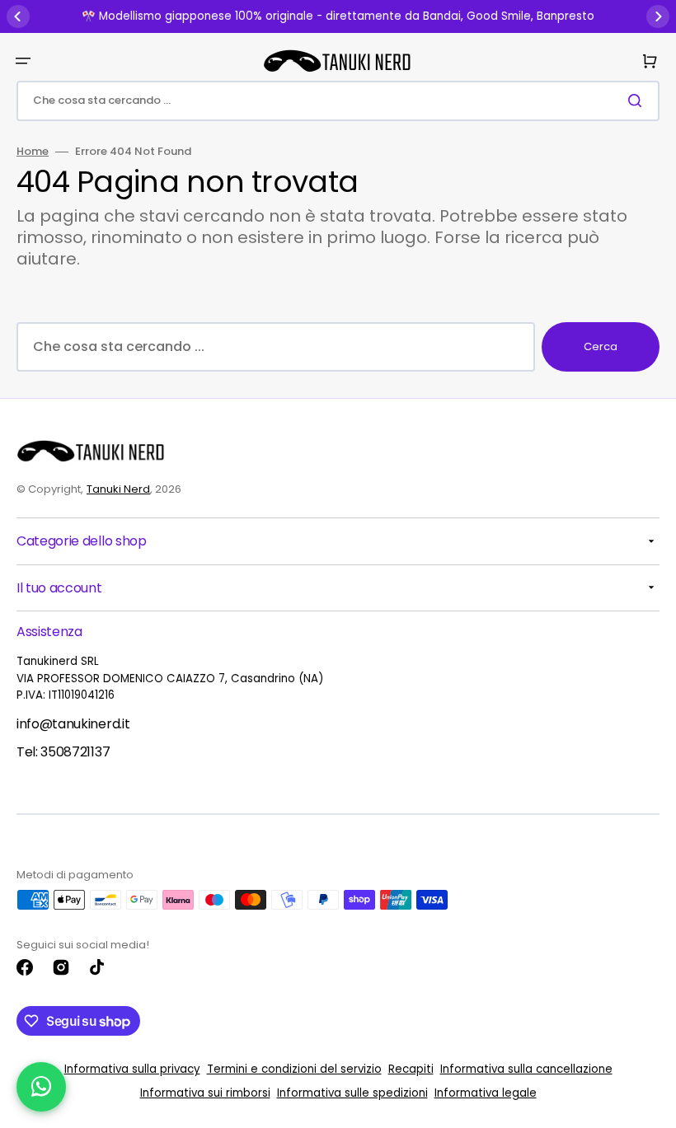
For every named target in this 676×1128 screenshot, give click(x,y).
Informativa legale (485, 1093)
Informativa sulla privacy (132, 1069)
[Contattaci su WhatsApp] (41, 1087)
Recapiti (411, 1069)
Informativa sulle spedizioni (352, 1093)
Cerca (600, 346)
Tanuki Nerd (118, 489)
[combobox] (338, 101)
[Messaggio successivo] (657, 16)
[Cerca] (638, 100)
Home (32, 152)
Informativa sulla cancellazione (526, 1069)
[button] (23, 61)
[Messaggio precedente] (18, 16)
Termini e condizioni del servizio (294, 1069)
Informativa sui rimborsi (205, 1093)
